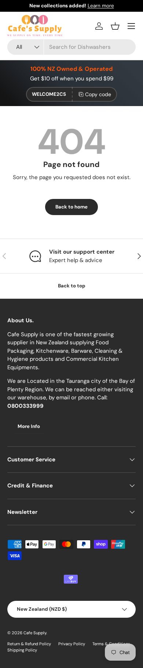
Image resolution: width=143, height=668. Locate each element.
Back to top (71, 286)
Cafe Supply (34, 632)
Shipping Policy (22, 650)
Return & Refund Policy (29, 643)
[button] (115, 26)
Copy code (98, 94)
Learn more (101, 6)
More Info (29, 426)
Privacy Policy (71, 643)
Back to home (71, 207)
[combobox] (71, 47)
